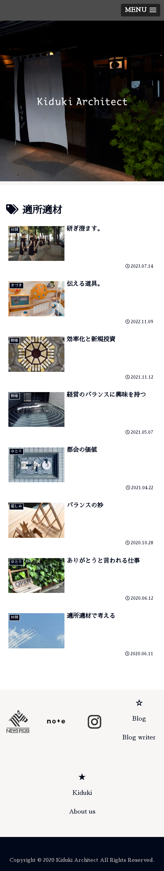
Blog (139, 719)
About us (82, 812)
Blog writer (139, 737)
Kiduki (82, 793)
